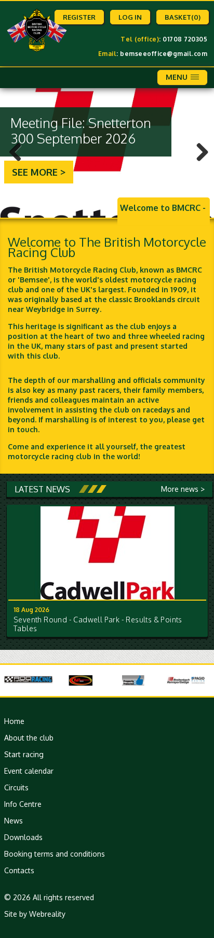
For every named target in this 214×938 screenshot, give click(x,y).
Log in (130, 17)
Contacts (19, 870)
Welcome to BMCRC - (163, 208)
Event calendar (29, 770)
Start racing (24, 754)
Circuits (16, 787)
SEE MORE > (38, 172)
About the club (29, 737)
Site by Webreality (34, 913)
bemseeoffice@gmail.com (163, 54)
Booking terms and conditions (54, 853)
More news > (183, 489)
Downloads (23, 837)
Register (79, 17)
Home (14, 721)
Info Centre (23, 804)
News (13, 820)
